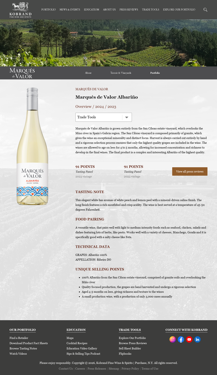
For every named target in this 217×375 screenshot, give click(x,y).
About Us (109, 10)
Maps (70, 338)
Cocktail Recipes (77, 343)
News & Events (70, 10)
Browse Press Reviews (133, 343)
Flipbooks (125, 353)
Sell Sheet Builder (130, 348)
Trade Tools (150, 10)
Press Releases (97, 368)
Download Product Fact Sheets (29, 343)
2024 (99, 106)
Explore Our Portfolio (179, 10)
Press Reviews (129, 10)
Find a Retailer (19, 338)
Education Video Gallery (82, 348)
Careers (80, 368)
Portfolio (48, 10)
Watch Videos (18, 353)
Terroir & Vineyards (120, 73)
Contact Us (66, 368)
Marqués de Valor (91, 89)
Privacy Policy (130, 368)
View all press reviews (189, 171)
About (88, 73)
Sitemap (114, 368)
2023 (112, 106)
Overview (83, 106)
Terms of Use (150, 368)
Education (91, 10)
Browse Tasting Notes (23, 348)
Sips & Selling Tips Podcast (83, 353)
